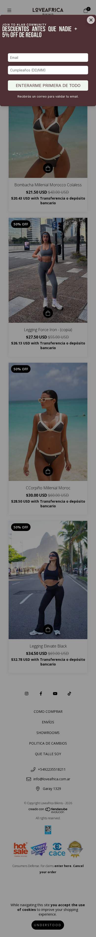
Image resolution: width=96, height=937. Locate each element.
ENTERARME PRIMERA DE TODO (48, 85)
